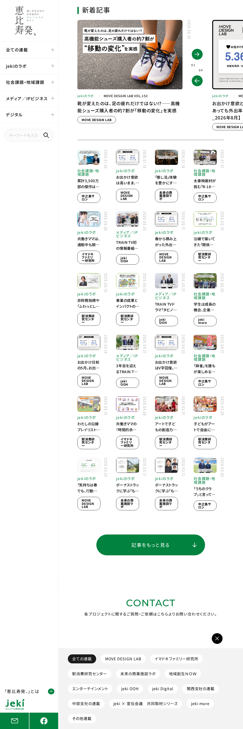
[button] (197, 80)
